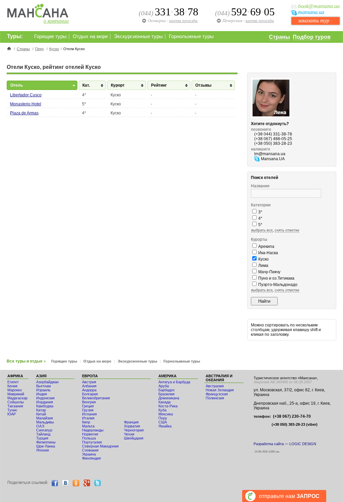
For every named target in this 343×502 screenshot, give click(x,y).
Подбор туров (312, 37)
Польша (89, 438)
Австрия (89, 382)
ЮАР (11, 414)
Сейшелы (15, 402)
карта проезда (260, 20)
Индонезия (45, 398)
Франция (131, 422)
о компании (56, 21)
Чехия (129, 434)
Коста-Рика (168, 406)
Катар (41, 410)
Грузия (87, 410)
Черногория (134, 430)
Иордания (44, 402)
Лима (263, 265)
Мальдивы (45, 422)
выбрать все (262, 230)
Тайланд (43, 434)
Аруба (163, 386)
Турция (42, 438)
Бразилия (166, 394)
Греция (88, 406)
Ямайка (165, 426)
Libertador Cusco (26, 95)
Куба (162, 410)
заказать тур (313, 20)
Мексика (165, 414)
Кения (12, 386)
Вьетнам (43, 386)
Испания (89, 414)
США (162, 422)
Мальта (88, 426)
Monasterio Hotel (25, 104)
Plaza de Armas (24, 113)
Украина (89, 454)
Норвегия (90, 434)
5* (260, 224)
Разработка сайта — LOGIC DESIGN (285, 444)
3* (260, 212)
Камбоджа (44, 406)
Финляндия (91, 458)
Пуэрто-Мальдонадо (277, 284)
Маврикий (15, 394)
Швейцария (133, 438)
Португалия (92, 442)
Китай (41, 414)
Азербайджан (47, 382)
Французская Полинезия (217, 396)
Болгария (90, 394)
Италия (88, 418)
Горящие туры (50, 36)
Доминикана (168, 398)
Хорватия (132, 426)
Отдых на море (90, 36)
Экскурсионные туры (138, 36)
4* (260, 218)
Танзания (15, 406)
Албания (89, 386)
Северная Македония (100, 446)
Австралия (215, 386)
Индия (41, 394)
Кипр (86, 422)
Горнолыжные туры (191, 36)
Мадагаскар (17, 398)
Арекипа (266, 246)
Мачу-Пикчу (269, 272)
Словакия (90, 450)
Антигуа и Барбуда (174, 382)
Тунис (12, 410)
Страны (279, 37)
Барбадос (166, 390)
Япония (42, 450)
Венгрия (89, 402)
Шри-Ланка (45, 446)
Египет (13, 382)
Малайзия (44, 418)
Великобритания (96, 398)
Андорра (89, 390)
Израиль (43, 390)
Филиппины (46, 442)
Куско (54, 49)
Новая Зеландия (220, 390)
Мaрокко (14, 390)
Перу (39, 49)
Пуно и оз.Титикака (276, 278)
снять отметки (287, 230)
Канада (164, 402)
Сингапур (44, 430)
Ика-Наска (268, 252)
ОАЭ (40, 426)
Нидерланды (93, 430)
